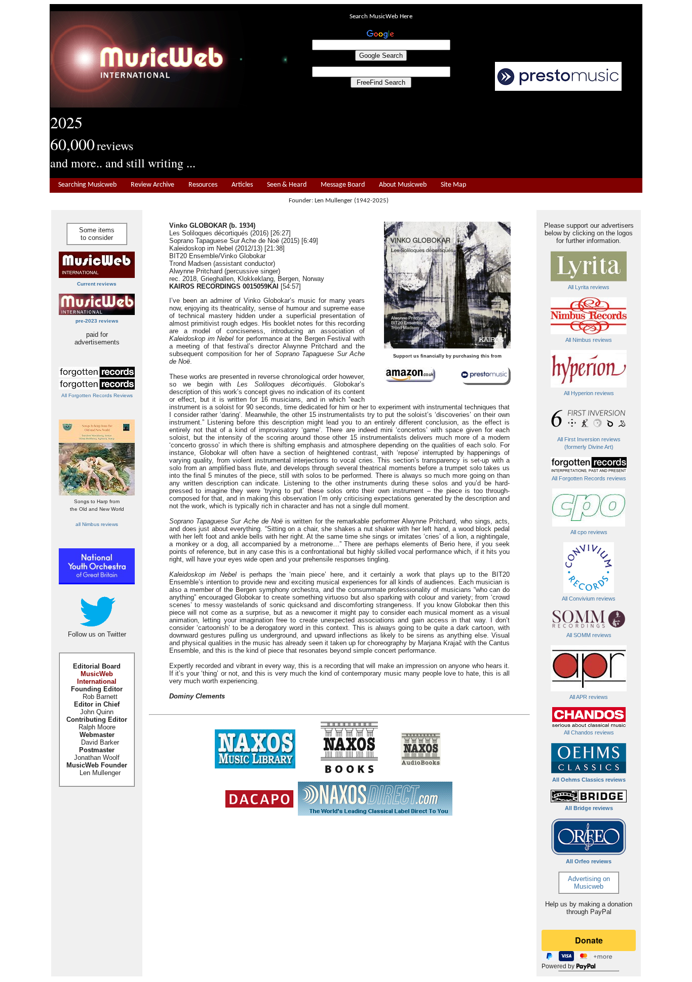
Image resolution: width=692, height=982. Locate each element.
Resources (202, 185)
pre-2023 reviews (97, 321)
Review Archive (152, 185)
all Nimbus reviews (96, 524)
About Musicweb (403, 185)
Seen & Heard (286, 185)
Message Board (343, 185)
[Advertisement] (465, 135)
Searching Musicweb (87, 185)
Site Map (453, 185)
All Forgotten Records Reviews (97, 395)
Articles (242, 185)
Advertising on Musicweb (589, 882)
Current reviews (97, 284)
